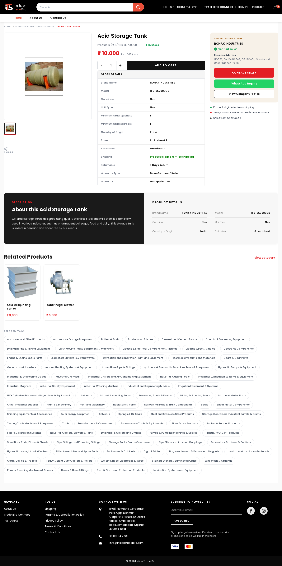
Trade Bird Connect (218, 7)
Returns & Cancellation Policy (64, 515)
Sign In (243, 7)
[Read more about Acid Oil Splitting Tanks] (22, 283)
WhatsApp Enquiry (244, 83)
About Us (36, 18)
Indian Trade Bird (145, 561)
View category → (266, 258)
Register (258, 7)
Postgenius (11, 521)
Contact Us (58, 18)
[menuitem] (17, 18)
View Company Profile (244, 94)
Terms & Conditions (58, 526)
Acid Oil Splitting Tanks (19, 306)
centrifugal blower (60, 305)
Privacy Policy (54, 521)
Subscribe (181, 520)
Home (17, 18)
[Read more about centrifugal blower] (62, 283)
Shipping (50, 509)
